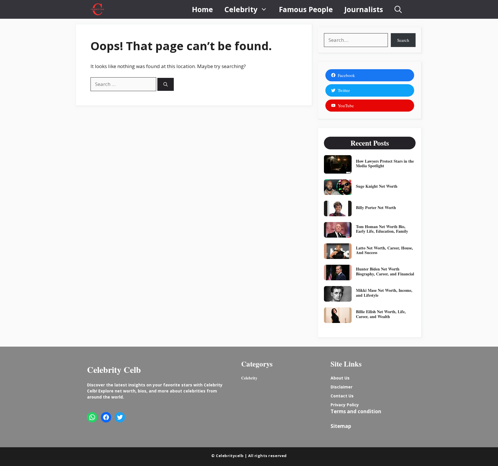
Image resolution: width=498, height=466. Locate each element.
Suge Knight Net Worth (376, 186)
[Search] (165, 84)
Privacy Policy (345, 404)
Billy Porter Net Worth (376, 207)
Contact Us (342, 396)
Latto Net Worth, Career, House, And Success (384, 250)
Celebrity (241, 9)
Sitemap (341, 426)
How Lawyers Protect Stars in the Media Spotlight (385, 163)
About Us (340, 378)
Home (202, 9)
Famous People (306, 9)
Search (403, 40)
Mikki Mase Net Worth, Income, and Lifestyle (384, 292)
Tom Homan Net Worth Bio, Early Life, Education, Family (382, 228)
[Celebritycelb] (97, 9)
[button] (398, 9)
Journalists (363, 9)
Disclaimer (341, 387)
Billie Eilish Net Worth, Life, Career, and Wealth (381, 314)
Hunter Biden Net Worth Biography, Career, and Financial (385, 271)
